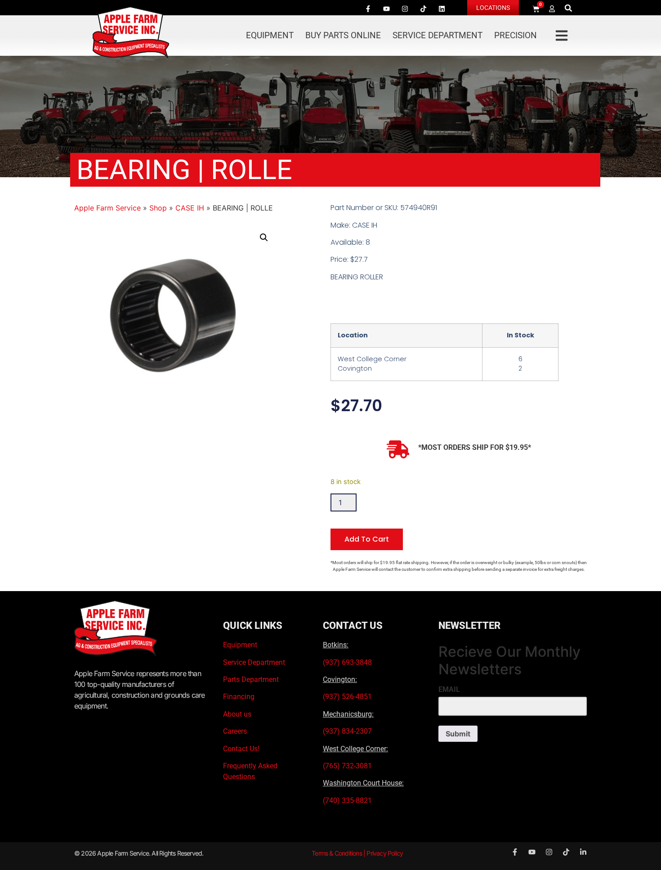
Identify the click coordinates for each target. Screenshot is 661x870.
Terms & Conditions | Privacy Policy (357, 853)
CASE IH (189, 207)
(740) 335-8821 (348, 800)
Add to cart (366, 539)
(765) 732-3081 (347, 766)
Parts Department (251, 679)
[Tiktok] (423, 8)
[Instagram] (404, 8)
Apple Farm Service (107, 207)
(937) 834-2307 (347, 731)
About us (237, 714)
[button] (568, 7)
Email (449, 689)
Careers (235, 731)
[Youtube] (386, 8)
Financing (239, 696)
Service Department (437, 35)
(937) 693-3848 (347, 662)
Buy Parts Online (343, 35)
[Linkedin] (441, 8)
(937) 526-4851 (347, 696)
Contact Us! (241, 748)
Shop (158, 207)
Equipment (270, 35)
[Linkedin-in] (583, 852)
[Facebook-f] (368, 8)
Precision (515, 35)
